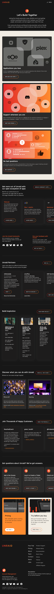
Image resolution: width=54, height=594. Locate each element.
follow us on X (6, 119)
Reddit (17, 119)
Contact (30, 557)
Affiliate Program (40, 565)
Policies (38, 560)
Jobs (29, 562)
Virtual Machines (39, 405)
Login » (15, 579)
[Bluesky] (11, 245)
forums (45, 117)
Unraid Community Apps (42, 187)
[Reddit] (17, 245)
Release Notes (40, 548)
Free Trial (36, 529)
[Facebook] (21, 245)
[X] (7, 245)
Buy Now (9, 529)
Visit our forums (11, 488)
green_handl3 (30, 439)
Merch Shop (39, 554)
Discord (25, 117)
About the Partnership (9, 295)
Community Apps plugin (13, 71)
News (30, 559)
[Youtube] (14, 245)
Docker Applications (14, 405)
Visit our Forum (9, 123)
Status (38, 557)
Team (29, 554)
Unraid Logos (39, 562)
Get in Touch (38, 248)
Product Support (40, 545)
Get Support (8, 169)
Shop (7, 291)
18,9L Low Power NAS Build (43, 328)
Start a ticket (30, 488)
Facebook (12, 119)
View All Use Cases (43, 372)
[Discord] (3, 245)
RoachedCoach (9, 448)
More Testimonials (43, 421)
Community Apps (38, 406)
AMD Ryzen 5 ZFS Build (9, 327)
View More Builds (44, 311)
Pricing (30, 548)
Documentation (40, 551)
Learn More (9, 220)
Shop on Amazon (31, 291)
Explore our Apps (10, 76)
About (30, 551)
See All (46, 263)
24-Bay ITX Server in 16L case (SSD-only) (26, 329)
